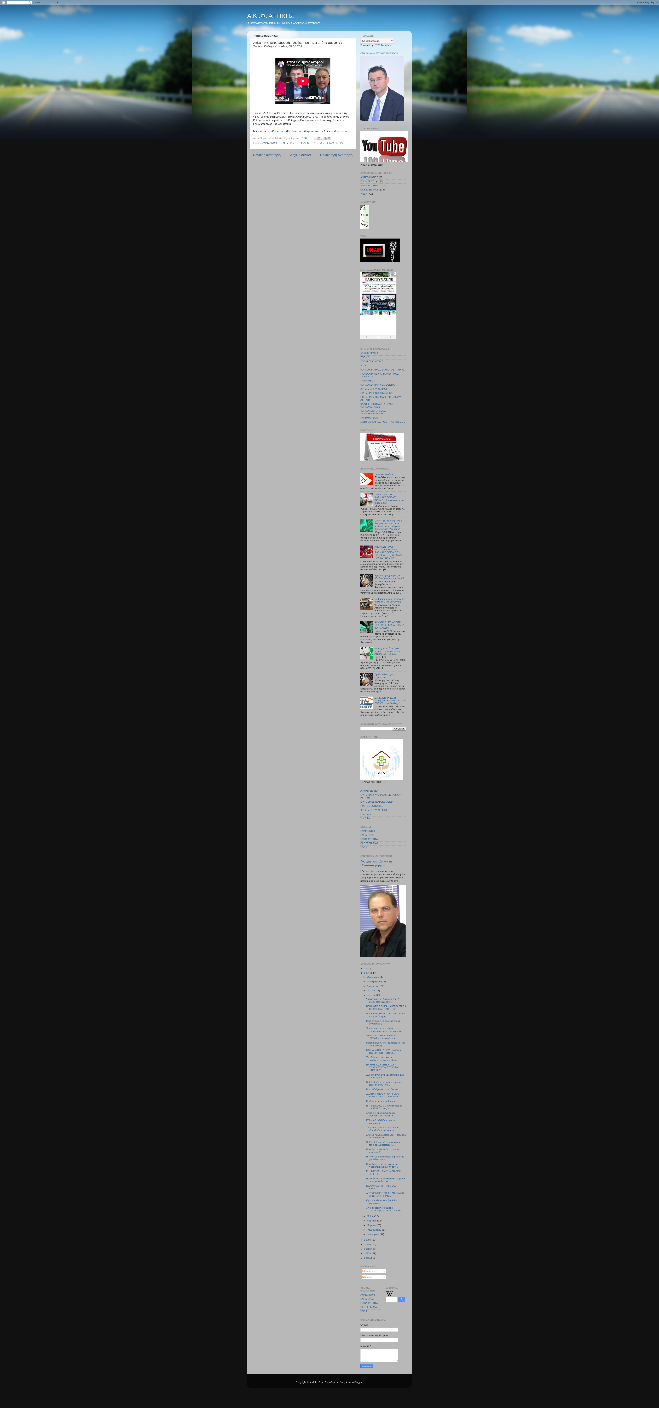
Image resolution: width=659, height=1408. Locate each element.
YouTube (365, 818)
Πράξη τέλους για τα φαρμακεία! (385, 676)
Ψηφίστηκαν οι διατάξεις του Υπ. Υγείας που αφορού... (383, 1000)
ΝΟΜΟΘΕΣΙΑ (367, 380)
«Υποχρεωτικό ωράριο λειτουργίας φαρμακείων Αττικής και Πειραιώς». (387, 651)
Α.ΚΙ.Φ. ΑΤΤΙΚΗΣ (270, 15)
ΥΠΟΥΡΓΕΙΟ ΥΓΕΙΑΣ (371, 361)
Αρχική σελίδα (300, 155)
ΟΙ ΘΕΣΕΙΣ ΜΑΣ (325, 143)
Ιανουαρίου (373, 1234)
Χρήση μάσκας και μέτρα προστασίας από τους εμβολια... (385, 1029)
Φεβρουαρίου (374, 1230)
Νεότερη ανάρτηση (267, 155)
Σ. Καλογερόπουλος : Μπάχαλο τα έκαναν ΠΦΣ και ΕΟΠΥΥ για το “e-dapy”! (390, 701)
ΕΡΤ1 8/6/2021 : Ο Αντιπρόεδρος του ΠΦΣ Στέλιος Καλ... (384, 1107)
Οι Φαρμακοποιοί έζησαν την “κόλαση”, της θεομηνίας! (390, 600)
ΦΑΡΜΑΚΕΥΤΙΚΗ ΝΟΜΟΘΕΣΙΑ (377, 385)
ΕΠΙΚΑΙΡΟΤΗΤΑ (306, 143)
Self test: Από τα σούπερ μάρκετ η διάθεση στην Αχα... (384, 1083)
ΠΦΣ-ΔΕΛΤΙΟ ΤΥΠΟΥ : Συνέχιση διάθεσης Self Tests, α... (384, 1051)
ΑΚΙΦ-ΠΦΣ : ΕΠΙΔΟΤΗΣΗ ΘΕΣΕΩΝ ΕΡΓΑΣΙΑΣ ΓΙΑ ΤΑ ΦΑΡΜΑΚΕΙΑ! (389, 625)
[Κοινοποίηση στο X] (322, 138)
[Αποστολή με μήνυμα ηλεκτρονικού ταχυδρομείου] (316, 138)
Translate (386, 45)
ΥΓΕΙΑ (339, 143)
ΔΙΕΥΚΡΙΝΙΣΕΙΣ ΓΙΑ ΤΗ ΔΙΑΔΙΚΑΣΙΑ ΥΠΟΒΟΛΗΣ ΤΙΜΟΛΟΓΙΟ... (385, 1194)
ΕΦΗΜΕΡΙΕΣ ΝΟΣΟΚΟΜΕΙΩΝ (376, 393)
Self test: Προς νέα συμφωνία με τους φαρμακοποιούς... (383, 1143)
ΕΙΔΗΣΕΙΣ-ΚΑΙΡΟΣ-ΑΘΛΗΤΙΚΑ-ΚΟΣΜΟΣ (382, 422)
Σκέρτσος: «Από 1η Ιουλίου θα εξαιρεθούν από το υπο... (382, 1129)
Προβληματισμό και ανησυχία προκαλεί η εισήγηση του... (382, 1165)
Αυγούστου (373, 986)
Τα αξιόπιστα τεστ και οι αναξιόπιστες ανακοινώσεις (382, 1058)
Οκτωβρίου (373, 977)
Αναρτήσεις (371, 1271)
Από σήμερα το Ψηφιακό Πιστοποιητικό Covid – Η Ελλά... (384, 1209)
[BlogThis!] (319, 138)
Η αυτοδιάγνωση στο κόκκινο (382, 1089)
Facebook (365, 814)
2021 (367, 973)
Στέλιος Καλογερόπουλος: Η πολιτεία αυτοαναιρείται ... (386, 1136)
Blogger (358, 1382)
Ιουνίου (371, 995)
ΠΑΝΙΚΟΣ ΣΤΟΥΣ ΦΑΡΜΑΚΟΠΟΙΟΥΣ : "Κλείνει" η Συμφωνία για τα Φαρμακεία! (389, 498)
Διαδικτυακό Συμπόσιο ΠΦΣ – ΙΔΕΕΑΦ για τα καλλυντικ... (382, 1037)
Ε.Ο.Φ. (364, 365)
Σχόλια (368, 1277)
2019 (367, 1244)
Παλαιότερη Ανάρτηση (336, 155)
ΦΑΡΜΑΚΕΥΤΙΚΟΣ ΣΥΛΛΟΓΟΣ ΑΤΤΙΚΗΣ (382, 369)
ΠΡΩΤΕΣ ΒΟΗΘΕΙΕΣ (371, 806)
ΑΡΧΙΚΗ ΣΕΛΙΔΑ (369, 353)
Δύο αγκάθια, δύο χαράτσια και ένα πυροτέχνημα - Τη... (385, 1076)
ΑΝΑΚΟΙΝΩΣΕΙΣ (271, 143)
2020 (367, 1240)
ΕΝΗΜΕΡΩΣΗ (289, 143)
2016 (367, 1258)
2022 (367, 968)
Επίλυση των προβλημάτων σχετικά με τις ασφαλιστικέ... (385, 1180)
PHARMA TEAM (369, 417)
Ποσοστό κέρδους (384, 474)
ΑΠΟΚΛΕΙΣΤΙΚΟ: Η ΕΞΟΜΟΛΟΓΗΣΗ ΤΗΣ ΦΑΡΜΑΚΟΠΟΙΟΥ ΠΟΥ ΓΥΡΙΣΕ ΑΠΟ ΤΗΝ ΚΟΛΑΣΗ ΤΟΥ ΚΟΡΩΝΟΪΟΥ (389, 552)
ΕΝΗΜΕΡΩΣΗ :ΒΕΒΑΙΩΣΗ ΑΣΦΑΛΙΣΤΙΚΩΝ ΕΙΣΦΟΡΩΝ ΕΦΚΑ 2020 (383, 1067)
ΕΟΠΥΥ (364, 357)
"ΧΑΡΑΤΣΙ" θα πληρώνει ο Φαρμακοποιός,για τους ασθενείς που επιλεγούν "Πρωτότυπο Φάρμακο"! (388, 524)
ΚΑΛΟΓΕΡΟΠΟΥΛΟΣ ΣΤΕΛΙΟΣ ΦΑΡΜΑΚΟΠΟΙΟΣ (377, 405)
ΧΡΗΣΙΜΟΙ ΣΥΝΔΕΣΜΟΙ (373, 389)
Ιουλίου (371, 990)
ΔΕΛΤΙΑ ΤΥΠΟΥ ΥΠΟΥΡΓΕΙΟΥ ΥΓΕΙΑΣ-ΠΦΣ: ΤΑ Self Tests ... (383, 1095)
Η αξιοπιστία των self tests (380, 1101)
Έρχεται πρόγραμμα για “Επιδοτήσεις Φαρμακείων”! (389, 577)
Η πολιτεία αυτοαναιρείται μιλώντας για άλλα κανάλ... (385, 1158)
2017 (367, 1253)
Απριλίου (372, 1220)
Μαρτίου (372, 1225)
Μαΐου (370, 1216)
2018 (367, 1249)
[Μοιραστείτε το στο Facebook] (325, 138)
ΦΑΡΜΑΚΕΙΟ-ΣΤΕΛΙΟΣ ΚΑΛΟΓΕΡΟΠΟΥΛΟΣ (373, 412)
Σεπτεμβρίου (374, 981)
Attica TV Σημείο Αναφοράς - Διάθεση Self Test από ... (381, 1114)
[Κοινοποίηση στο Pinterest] (329, 138)
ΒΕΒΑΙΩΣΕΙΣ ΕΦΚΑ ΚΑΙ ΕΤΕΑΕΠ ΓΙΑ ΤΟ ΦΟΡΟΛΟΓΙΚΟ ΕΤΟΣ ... (386, 1007)
